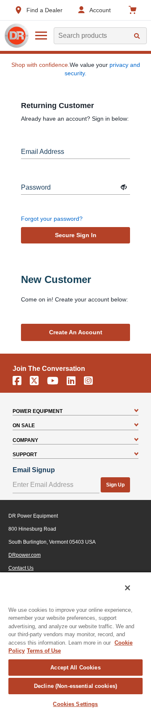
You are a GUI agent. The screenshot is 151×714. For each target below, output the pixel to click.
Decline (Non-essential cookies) (75, 686)
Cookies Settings (75, 704)
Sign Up (115, 485)
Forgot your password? (52, 218)
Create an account (75, 332)
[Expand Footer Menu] (136, 411)
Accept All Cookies (75, 667)
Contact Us (21, 568)
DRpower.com (24, 555)
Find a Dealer (44, 10)
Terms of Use (44, 651)
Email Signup (34, 469)
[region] (75, 642)
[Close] (127, 588)
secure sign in (75, 235)
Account (100, 10)
